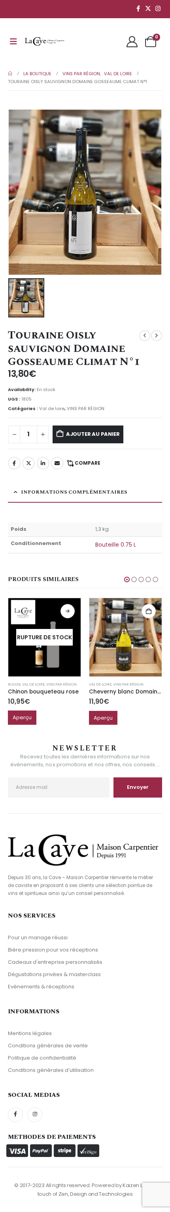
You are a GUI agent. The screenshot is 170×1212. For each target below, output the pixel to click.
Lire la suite (67, 611)
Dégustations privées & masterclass (54, 974)
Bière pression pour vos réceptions (53, 950)
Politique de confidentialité (42, 1058)
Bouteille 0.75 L (115, 545)
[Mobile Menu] (13, 41)
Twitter (28, 463)
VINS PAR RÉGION (85, 408)
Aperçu (22, 717)
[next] (156, 335)
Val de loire (51, 408)
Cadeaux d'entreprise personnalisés (55, 962)
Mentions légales (30, 1033)
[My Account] (132, 41)
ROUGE (14, 684)
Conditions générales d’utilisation (51, 1070)
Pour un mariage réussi (38, 937)
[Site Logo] (44, 41)
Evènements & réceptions (41, 986)
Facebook (14, 463)
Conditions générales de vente (48, 1045)
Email (57, 463)
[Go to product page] (125, 637)
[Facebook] (138, 8)
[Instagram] (158, 8)
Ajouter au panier (93, 434)
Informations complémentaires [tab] (74, 492)
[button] (126, 579)
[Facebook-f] (15, 1114)
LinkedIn (43, 463)
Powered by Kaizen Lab (120, 1185)
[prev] (144, 335)
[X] (148, 8)
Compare (87, 463)
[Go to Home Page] (10, 74)
